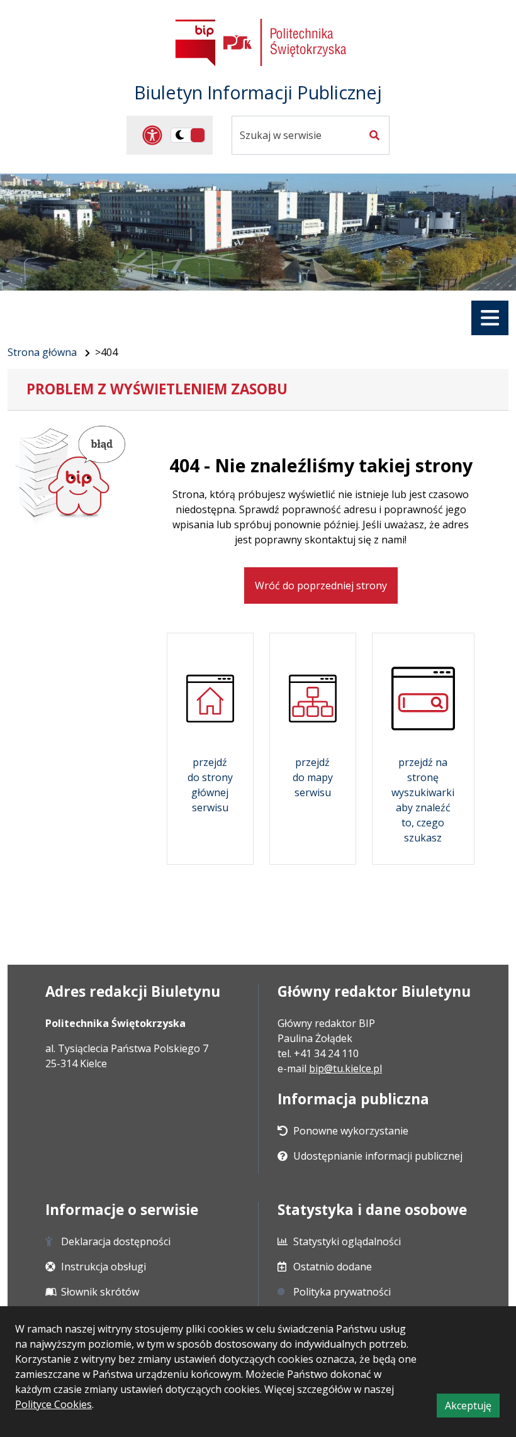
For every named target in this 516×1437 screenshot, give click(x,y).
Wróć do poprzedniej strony (321, 585)
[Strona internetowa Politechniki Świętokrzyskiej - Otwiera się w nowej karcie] (284, 42)
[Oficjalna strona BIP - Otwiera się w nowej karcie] (196, 42)
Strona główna (42, 352)
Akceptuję (472, 1408)
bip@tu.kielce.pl (345, 1068)
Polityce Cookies (53, 1404)
